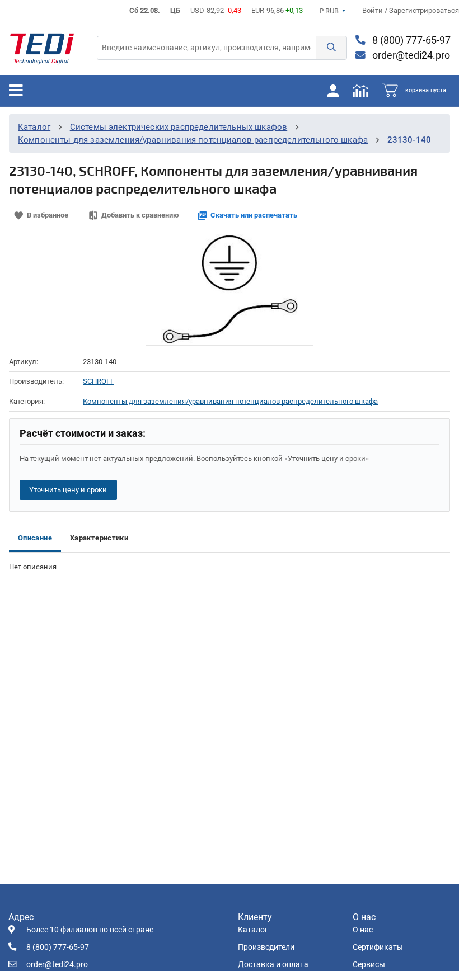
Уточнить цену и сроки (68, 490)
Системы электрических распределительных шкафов (179, 127)
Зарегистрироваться (424, 10)
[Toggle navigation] (16, 90)
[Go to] (41, 48)
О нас (363, 930)
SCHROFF (98, 381)
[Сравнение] (360, 90)
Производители (266, 947)
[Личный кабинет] (333, 90)
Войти (373, 10)
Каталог (34, 127)
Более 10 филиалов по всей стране (89, 930)
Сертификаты (378, 947)
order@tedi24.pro (410, 55)
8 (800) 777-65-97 (410, 40)
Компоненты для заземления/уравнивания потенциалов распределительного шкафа (193, 140)
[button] (331, 48)
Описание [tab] (35, 538)
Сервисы (369, 964)
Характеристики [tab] (99, 538)
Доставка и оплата (273, 964)
